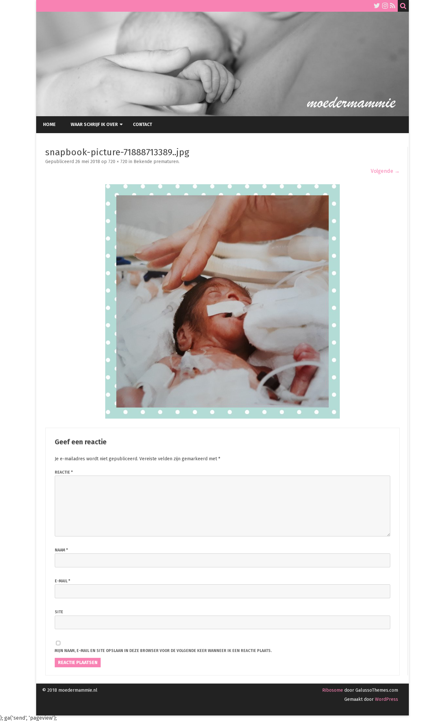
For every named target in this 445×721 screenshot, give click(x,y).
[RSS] (392, 6)
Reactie (64, 472)
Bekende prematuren (156, 161)
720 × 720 (117, 161)
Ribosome (332, 690)
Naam (61, 550)
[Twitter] (377, 6)
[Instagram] (385, 6)
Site (59, 612)
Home (49, 124)
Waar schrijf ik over (94, 124)
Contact (142, 124)
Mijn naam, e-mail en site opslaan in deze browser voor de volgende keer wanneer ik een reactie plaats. (163, 650)
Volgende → (385, 171)
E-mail (62, 581)
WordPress (386, 699)
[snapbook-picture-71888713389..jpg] (222, 301)
